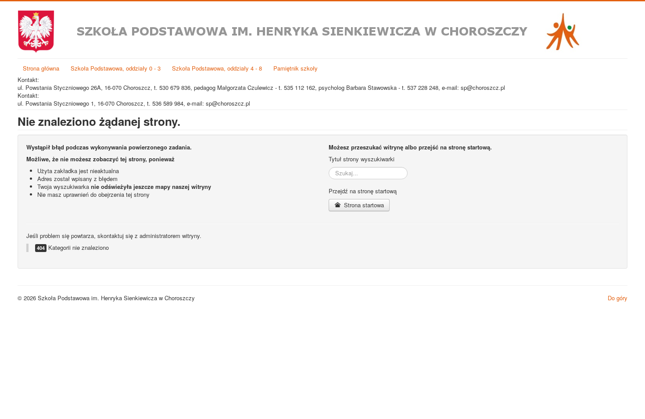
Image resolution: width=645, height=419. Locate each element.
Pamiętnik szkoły (295, 68)
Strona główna (41, 68)
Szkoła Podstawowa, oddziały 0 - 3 (116, 68)
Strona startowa (363, 205)
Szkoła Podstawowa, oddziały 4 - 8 (217, 68)
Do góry (617, 298)
